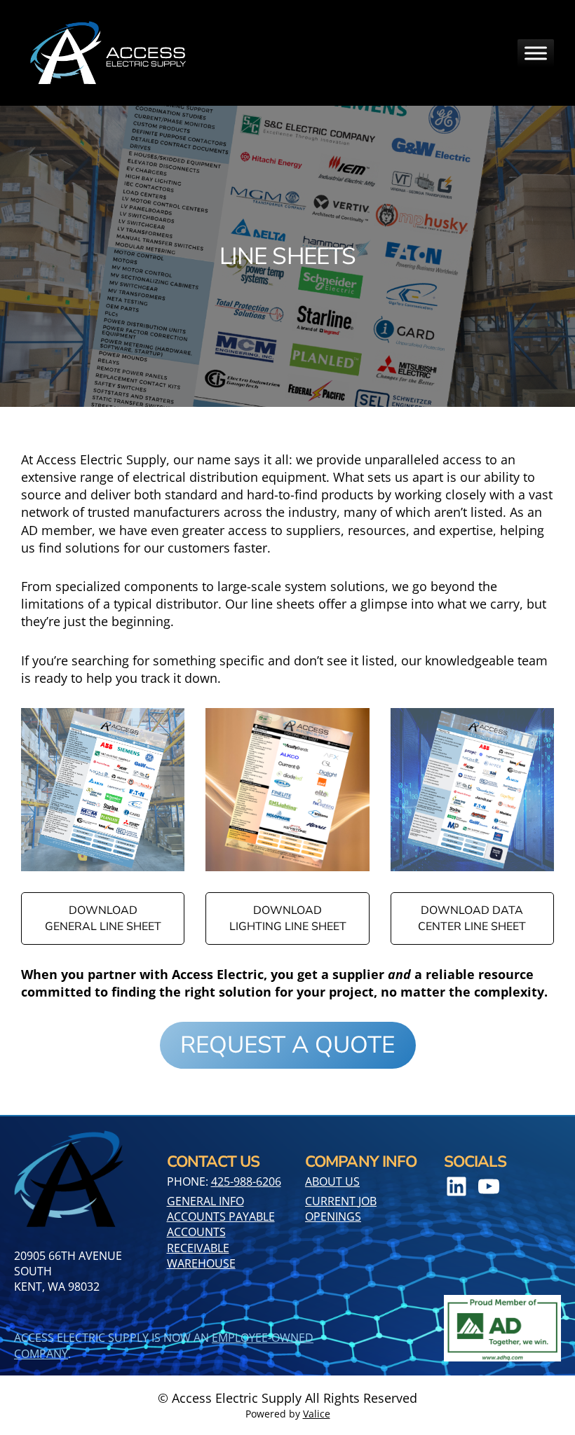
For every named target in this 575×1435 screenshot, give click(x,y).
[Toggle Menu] (536, 53)
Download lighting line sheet (287, 918)
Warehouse (201, 1263)
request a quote (287, 1045)
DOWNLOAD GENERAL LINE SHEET (103, 918)
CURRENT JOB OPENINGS (341, 1208)
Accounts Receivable (198, 1239)
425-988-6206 (246, 1181)
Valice (316, 1413)
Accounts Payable (221, 1216)
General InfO (205, 1201)
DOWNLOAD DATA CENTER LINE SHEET (472, 918)
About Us (332, 1181)
